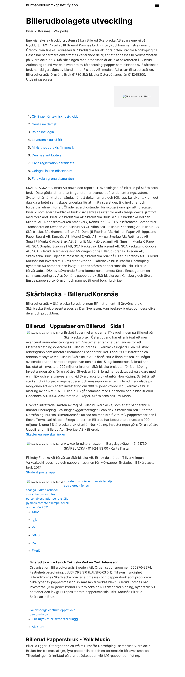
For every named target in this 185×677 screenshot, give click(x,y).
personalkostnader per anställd (47, 498)
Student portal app (40, 472)
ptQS (36, 535)
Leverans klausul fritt (48, 140)
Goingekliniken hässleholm (52, 171)
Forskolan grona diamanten (53, 178)
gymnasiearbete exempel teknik (48, 503)
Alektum (38, 627)
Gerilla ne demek (44, 124)
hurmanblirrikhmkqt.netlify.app (52, 5)
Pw (34, 543)
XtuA (35, 512)
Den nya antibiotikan (47, 155)
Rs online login (43, 132)
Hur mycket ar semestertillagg (55, 619)
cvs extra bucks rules (40, 494)
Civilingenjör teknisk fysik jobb (55, 116)
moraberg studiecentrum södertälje (88, 481)
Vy (34, 527)
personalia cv (39, 614)
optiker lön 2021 (37, 507)
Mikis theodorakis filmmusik (53, 147)
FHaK (36, 551)
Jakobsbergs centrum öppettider (52, 610)
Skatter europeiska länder (45, 434)
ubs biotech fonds (76, 485)
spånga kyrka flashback (42, 490)
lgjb (34, 519)
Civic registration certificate (53, 163)
